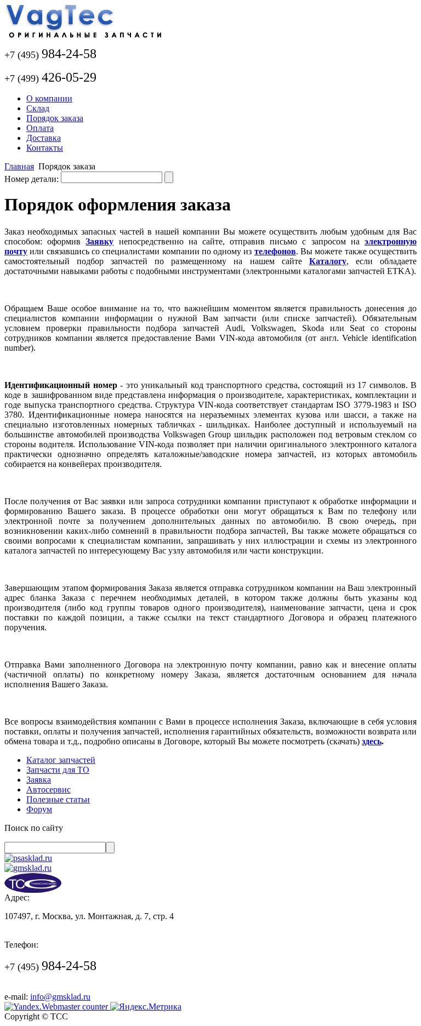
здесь (372, 741)
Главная (19, 166)
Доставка (43, 137)
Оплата (40, 128)
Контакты (44, 147)
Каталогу (327, 261)
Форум (39, 809)
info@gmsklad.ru (60, 996)
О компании (49, 98)
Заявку (99, 241)
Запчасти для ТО (57, 769)
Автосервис (48, 789)
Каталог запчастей (60, 760)
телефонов (275, 251)
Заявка (38, 779)
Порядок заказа (54, 118)
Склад (37, 108)
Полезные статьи (58, 799)
